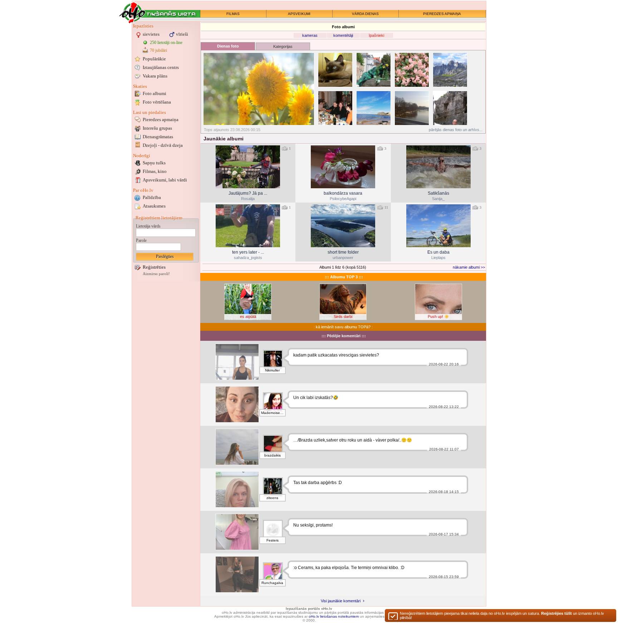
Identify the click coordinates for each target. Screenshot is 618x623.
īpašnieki (376, 35)
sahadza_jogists (248, 257)
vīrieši (182, 34)
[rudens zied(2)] (258, 89)
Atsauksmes (154, 206)
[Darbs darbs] (237, 489)
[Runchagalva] (273, 572)
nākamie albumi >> (469, 267)
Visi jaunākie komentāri (341, 601)
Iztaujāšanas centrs (161, 67)
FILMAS (233, 14)
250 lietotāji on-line (166, 42)
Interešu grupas (157, 128)
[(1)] (374, 70)
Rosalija (248, 198)
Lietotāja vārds (148, 226)
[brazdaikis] (273, 445)
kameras (310, 35)
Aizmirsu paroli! (156, 274)
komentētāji (343, 35)
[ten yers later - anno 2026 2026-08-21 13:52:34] (248, 225)
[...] (237, 532)
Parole (141, 240)
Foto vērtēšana (157, 102)
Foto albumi (154, 93)
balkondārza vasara (343, 193)
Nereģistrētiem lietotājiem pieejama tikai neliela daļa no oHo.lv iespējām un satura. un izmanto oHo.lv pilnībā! (502, 615)
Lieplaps (438, 257)
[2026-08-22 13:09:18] (343, 166)
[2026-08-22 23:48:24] (248, 166)
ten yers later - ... (248, 252)
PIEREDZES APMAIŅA (442, 14)
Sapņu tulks (154, 162)
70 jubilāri (158, 50)
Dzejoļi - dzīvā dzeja (163, 145)
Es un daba (438, 252)
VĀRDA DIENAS (365, 14)
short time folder (343, 252)
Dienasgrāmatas (158, 136)
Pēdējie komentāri (343, 336)
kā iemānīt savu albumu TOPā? (343, 327)
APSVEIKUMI (299, 14)
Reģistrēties (154, 267)
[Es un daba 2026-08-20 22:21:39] (438, 225)
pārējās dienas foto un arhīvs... (455, 130)
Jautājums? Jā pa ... (248, 193)
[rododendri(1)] (412, 70)
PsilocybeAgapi (343, 198)
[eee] (237, 362)
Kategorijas (283, 46)
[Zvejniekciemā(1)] (374, 108)
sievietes (151, 34)
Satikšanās (438, 193)
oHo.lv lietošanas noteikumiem (334, 616)
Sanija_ (438, 198)
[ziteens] (273, 487)
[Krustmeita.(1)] (335, 70)
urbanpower (343, 257)
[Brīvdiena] (237, 447)
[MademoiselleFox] (273, 402)
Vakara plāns (155, 76)
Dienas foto (228, 46)
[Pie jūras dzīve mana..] (237, 404)
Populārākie (154, 58)
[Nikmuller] (273, 360)
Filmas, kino (155, 171)
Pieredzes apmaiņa (160, 119)
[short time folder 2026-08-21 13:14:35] (343, 225)
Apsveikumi (165, 180)
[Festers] (273, 530)
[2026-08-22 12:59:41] (438, 166)
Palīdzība (152, 197)
